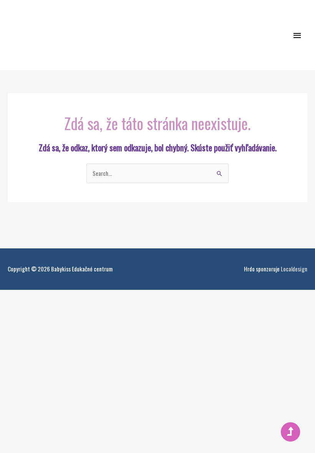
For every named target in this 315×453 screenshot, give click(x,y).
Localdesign (294, 269)
